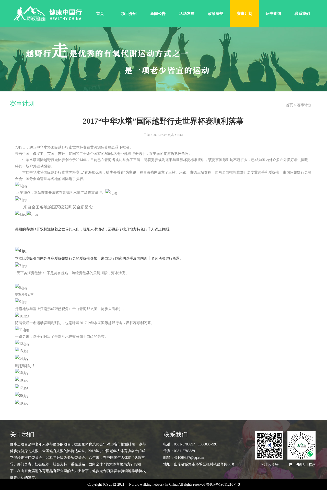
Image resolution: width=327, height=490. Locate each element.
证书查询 (273, 14)
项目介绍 (129, 14)
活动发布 (186, 14)
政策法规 (215, 14)
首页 (100, 14)
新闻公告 (158, 14)
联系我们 (302, 14)
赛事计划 (244, 14)
